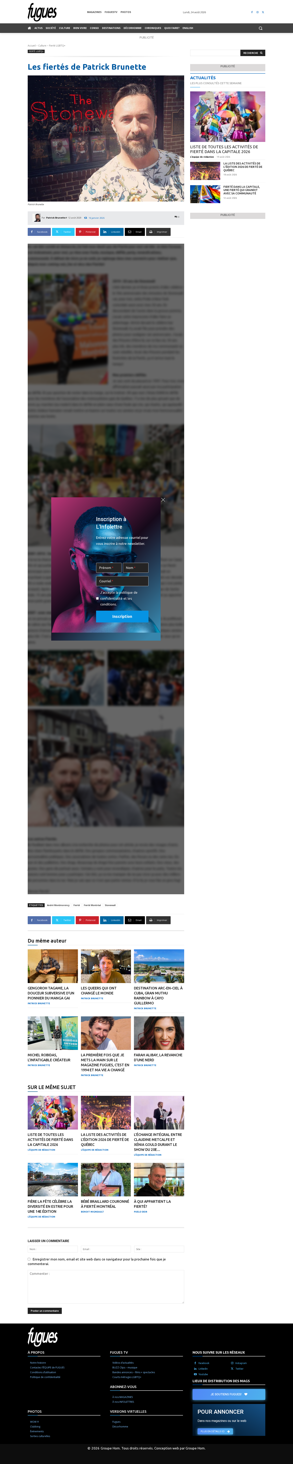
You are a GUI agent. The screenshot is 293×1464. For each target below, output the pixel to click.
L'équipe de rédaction (41, 1150)
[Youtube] (195, 1374)
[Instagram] (257, 12)
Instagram (241, 1363)
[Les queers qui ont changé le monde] (106, 966)
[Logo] (57, 12)
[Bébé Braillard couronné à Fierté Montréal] (106, 1180)
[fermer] (163, 500)
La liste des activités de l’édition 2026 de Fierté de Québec (105, 1139)
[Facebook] (252, 12)
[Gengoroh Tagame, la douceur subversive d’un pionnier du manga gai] (53, 966)
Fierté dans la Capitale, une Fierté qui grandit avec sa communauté (241, 190)
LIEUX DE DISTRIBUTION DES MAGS (221, 1381)
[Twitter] (263, 12)
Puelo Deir (140, 1212)
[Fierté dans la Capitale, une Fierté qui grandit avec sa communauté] (205, 194)
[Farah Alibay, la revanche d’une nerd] (159, 1033)
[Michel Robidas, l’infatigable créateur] (53, 1033)
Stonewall (110, 905)
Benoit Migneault (92, 1212)
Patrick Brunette (56, 217)
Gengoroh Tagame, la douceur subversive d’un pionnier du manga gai (51, 993)
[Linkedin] (195, 1369)
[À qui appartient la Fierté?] (159, 1180)
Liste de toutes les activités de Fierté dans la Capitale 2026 (50, 1139)
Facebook (204, 1363)
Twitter (239, 1368)
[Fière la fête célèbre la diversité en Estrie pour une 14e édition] (53, 1180)
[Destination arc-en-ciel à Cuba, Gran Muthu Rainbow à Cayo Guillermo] (159, 966)
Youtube (203, 1374)
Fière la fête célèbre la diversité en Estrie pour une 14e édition (50, 1206)
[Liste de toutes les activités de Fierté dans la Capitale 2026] (53, 1113)
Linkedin (203, 1368)
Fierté (77, 905)
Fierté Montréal (92, 905)
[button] (260, 28)
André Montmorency (58, 905)
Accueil (32, 45)
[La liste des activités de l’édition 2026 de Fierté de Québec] (106, 1113)
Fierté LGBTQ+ (57, 45)
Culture (42, 45)
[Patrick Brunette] (37, 218)
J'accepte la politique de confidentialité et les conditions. (119, 598)
